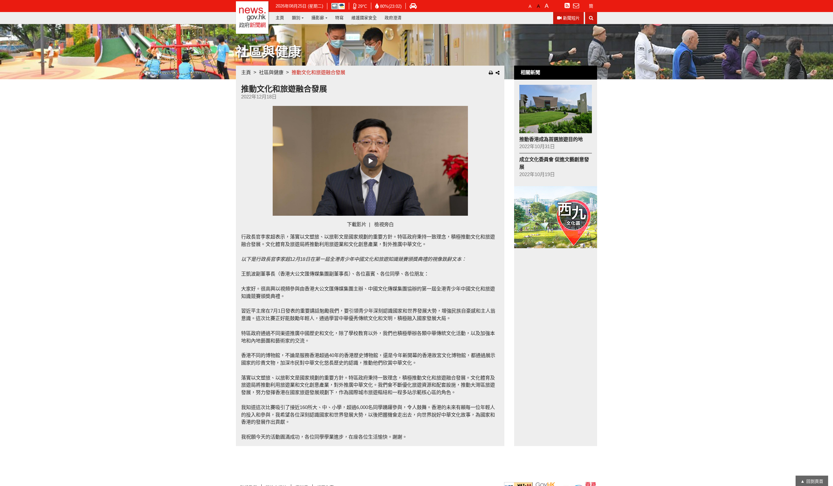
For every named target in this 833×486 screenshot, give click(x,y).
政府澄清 (393, 17)
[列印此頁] (491, 72)
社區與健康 (271, 72)
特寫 (339, 17)
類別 (296, 17)
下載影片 (356, 224)
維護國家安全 (364, 17)
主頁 (280, 17)
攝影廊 (317, 17)
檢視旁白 (384, 224)
